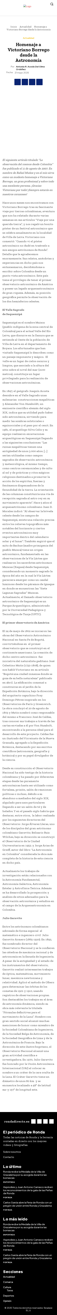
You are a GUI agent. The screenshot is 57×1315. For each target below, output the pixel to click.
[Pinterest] (32, 82)
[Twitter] (46, 13)
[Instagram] (41, 13)
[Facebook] (36, 13)
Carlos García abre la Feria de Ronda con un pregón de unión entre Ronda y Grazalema (27, 1204)
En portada (9, 1182)
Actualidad (25, 26)
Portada (7, 1197)
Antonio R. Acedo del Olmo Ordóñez (30, 68)
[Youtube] (51, 13)
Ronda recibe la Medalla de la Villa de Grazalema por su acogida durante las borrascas (25, 1174)
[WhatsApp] (39, 82)
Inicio (13, 26)
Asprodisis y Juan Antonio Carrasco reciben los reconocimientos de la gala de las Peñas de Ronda (28, 1190)
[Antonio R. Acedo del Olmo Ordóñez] (8, 68)
